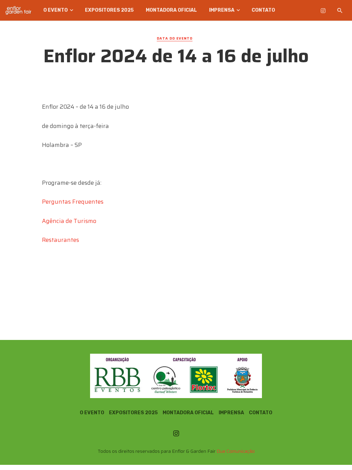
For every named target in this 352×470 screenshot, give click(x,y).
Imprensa (221, 10)
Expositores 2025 (109, 10)
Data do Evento (174, 38)
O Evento (55, 10)
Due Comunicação (236, 451)
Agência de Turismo (69, 220)
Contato (263, 10)
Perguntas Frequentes (72, 201)
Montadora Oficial (171, 10)
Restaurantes (60, 239)
